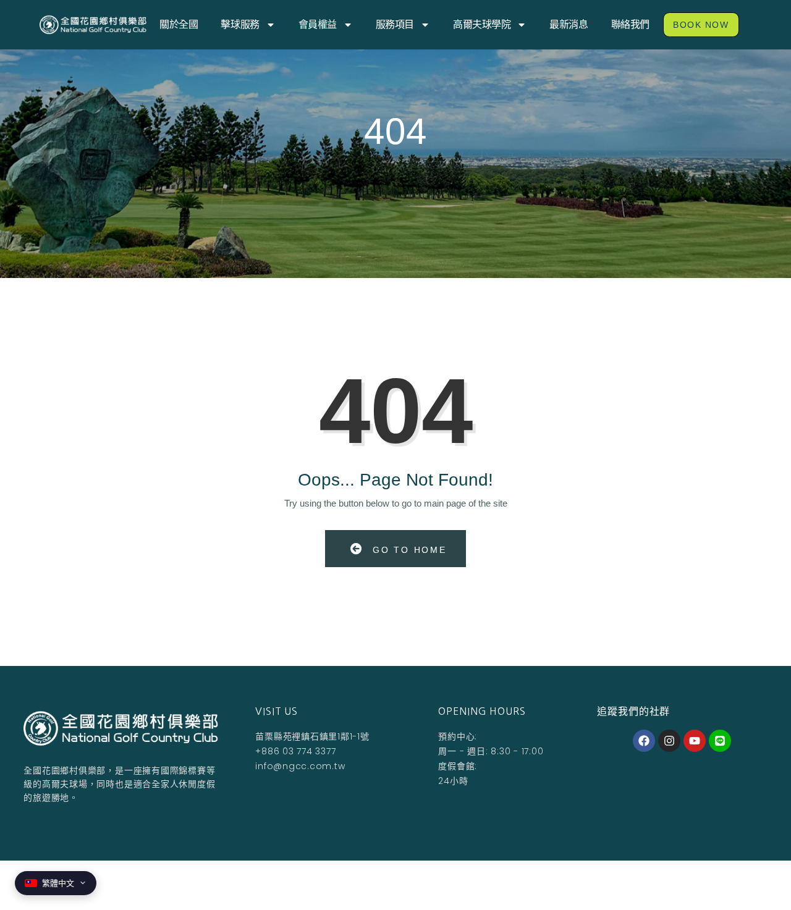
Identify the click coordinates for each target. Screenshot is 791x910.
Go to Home (407, 550)
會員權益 (317, 24)
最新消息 (568, 24)
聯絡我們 (630, 24)
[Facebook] (644, 741)
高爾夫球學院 (481, 24)
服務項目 (395, 24)
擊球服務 (240, 24)
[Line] (720, 741)
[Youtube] (694, 741)
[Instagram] (669, 741)
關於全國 (178, 24)
